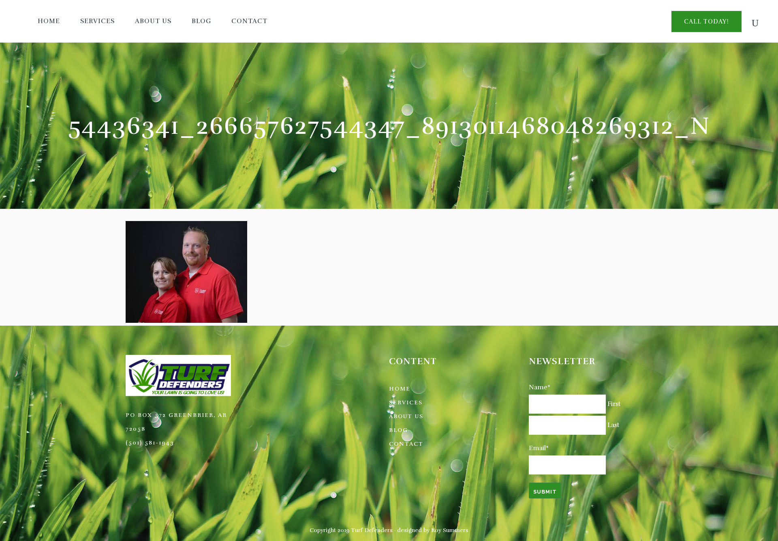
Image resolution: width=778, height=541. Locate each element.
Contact (406, 443)
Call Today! (706, 21)
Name (539, 387)
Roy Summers (449, 530)
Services (406, 402)
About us (406, 416)
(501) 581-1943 (150, 442)
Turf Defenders (372, 530)
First (613, 404)
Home (399, 388)
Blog (398, 430)
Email (539, 448)
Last (613, 425)
